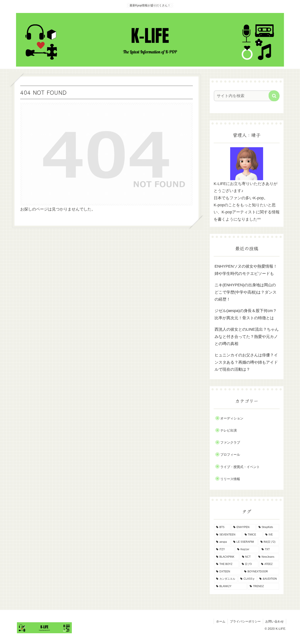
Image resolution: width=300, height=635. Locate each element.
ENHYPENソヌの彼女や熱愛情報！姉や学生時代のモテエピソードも (246, 270)
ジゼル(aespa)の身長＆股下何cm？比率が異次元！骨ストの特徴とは (246, 314)
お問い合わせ (274, 621)
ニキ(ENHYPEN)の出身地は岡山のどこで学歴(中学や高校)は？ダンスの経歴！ (246, 292)
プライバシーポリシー (245, 621)
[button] (274, 95)
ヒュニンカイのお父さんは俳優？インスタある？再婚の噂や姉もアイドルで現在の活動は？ (246, 362)
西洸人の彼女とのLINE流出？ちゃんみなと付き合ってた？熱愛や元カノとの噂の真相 (247, 336)
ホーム (220, 621)
